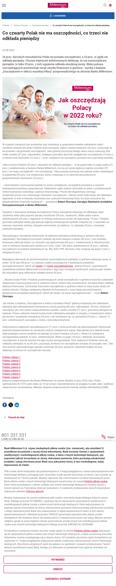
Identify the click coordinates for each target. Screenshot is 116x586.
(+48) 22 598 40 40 (13, 439)
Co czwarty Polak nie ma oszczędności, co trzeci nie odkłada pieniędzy (81, 25)
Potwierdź (58, 559)
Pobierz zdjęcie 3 (11, 363)
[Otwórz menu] (4, 5)
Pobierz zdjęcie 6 (11, 373)
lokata (39, 266)
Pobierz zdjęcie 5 (11, 370)
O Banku (5, 25)
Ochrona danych (35, 491)
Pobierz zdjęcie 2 (11, 360)
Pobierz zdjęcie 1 (11, 357)
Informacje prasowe (40, 25)
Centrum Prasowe (20, 25)
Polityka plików (86, 530)
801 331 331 (14, 435)
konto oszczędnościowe (60, 266)
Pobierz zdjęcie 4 (11, 367)
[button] (105, 5)
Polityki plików (95, 481)
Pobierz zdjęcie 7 (11, 377)
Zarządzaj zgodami (70, 579)
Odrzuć (58, 569)
